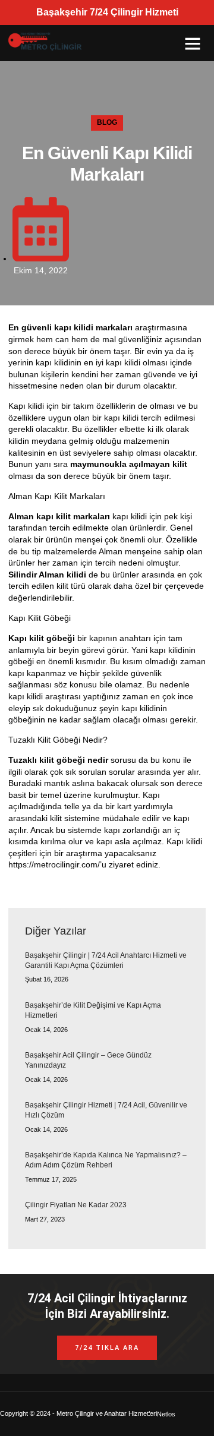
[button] (192, 43)
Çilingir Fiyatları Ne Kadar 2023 (76, 1205)
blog (107, 122)
